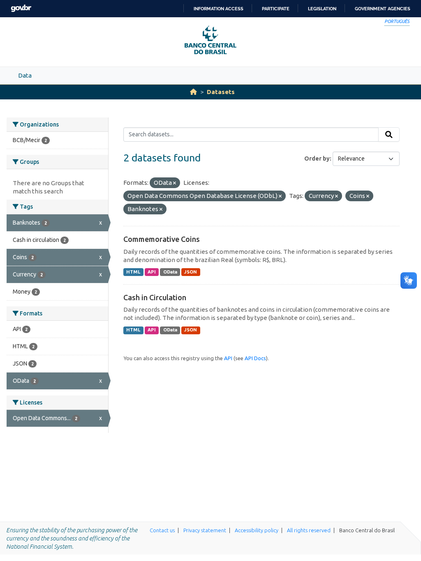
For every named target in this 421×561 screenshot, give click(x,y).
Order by (317, 158)
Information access (218, 8)
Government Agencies (382, 8)
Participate (275, 8)
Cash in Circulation (154, 297)
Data (25, 75)
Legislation (322, 8)
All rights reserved (309, 530)
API (152, 271)
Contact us (162, 530)
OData (170, 271)
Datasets (221, 91)
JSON (190, 271)
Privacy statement (204, 530)
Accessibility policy (256, 530)
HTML (133, 271)
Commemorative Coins (161, 239)
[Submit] (389, 134)
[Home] (193, 91)
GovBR (21, 8)
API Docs (255, 358)
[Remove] (174, 183)
